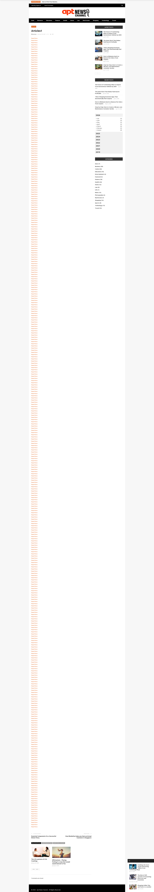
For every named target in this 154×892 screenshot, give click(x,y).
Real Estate (86, 20)
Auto (32, 20)
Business (40, 20)
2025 (98, 133)
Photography (99, 195)
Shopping (95, 20)
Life (96, 190)
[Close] (129, 861)
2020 (98, 149)
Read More (34, 38)
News (96, 192)
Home (72, 20)
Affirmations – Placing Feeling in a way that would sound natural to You (61, 862)
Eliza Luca (33, 34)
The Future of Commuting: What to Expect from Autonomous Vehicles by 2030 (112, 33)
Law (78, 20)
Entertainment (99, 174)
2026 (98, 115)
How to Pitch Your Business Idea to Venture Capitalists (58, 2)
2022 (98, 143)
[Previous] (96, 73)
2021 (98, 146)
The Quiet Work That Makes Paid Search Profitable (111, 41)
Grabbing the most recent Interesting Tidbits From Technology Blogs (139, 867)
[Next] (99, 73)
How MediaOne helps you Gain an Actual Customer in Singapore (78, 837)
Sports (97, 203)
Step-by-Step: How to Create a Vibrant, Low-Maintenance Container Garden (112, 66)
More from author (47, 843)
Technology (105, 20)
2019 (98, 152)
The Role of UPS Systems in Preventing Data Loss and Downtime (144, 877)
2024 (98, 136)
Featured (34, 26)
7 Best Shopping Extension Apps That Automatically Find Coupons (112, 49)
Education (49, 20)
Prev (34, 869)
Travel (114, 20)
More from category (59, 843)
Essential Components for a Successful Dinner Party (43, 837)
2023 (98, 139)
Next (37, 869)
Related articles (36, 843)
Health (65, 20)
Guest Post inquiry (48, 5)
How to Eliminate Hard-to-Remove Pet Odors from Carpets (111, 57)
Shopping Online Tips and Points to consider (144, 886)
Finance (57, 20)
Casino (97, 169)
